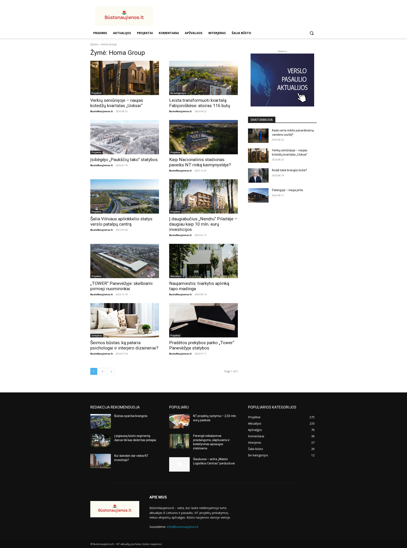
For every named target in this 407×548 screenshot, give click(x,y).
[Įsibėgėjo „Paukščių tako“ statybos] (124, 137)
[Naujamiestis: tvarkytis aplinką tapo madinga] (203, 261)
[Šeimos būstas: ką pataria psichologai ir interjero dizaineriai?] (124, 320)
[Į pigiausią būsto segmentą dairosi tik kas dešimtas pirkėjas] (100, 441)
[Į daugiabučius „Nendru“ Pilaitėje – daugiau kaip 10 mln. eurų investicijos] (203, 196)
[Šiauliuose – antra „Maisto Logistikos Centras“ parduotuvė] (179, 464)
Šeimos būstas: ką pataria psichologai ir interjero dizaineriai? (124, 345)
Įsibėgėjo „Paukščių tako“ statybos (124, 159)
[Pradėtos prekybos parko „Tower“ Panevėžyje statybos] (203, 320)
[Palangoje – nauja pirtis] (258, 195)
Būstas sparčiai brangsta (130, 416)
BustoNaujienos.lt (101, 111)
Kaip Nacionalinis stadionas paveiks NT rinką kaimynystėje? (200, 162)
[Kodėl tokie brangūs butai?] (258, 175)
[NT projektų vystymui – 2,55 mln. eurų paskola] (179, 421)
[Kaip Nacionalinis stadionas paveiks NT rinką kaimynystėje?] (203, 137)
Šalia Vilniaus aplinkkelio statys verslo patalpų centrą (121, 221)
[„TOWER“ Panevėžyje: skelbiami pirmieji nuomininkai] (124, 261)
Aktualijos (175, 276)
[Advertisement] (237, 15)
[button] (312, 33)
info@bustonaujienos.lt (182, 527)
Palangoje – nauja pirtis (287, 190)
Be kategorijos (178, 93)
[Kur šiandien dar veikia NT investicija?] (100, 461)
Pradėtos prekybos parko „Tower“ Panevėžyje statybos (201, 345)
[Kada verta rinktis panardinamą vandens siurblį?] (258, 135)
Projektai (96, 93)
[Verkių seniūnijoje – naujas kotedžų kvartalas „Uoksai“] (124, 78)
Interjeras (97, 335)
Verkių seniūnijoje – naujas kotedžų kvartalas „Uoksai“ (116, 103)
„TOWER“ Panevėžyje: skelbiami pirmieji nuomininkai (121, 286)
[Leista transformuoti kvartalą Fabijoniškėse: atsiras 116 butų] (203, 78)
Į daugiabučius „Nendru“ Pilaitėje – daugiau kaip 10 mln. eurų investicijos (203, 224)
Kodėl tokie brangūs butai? (289, 170)
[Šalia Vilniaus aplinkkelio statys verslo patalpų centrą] (124, 196)
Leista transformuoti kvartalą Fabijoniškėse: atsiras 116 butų (199, 103)
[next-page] (111, 371)
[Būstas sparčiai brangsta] (100, 421)
